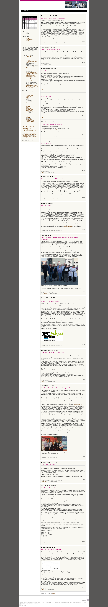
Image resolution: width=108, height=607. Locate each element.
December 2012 (29, 91)
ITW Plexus (34, 4)
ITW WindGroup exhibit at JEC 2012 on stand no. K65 (32, 86)
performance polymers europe (29, 136)
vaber (33, 133)
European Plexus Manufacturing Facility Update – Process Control (32, 80)
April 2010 (28, 117)
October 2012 (29, 94)
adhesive (25, 130)
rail (28, 135)
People (27, 42)
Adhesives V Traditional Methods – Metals (31, 67)
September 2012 (29, 95)
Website (26, 10)
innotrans (24, 131)
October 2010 (29, 110)
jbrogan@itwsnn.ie (68, 226)
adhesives (27, 126)
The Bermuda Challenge (31, 72)
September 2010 (29, 111)
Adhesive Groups (29, 87)
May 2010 (28, 116)
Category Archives (30, 121)
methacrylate (32, 130)
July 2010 (28, 113)
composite (24, 137)
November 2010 (29, 109)
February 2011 (29, 108)
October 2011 (29, 104)
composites (35, 131)
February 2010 (29, 119)
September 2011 (29, 105)
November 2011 (29, 102)
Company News (44, 136)
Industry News (44, 458)
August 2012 (28, 96)
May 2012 (28, 97)
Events (27, 40)
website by (84, 600)
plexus (29, 129)
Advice (43, 89)
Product (43, 381)
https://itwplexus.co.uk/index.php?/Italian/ (50, 129)
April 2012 (28, 98)
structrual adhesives (27, 133)
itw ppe (29, 131)
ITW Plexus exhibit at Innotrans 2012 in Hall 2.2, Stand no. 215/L (31, 76)
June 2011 (28, 106)
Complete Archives (30, 120)
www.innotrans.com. (78, 404)
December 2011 (29, 101)
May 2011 (28, 107)
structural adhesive (26, 134)
